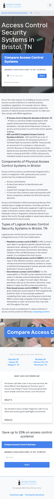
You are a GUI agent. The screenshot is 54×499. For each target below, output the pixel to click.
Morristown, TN (40, 365)
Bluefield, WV (40, 359)
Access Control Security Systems (15, 13)
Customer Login (16, 495)
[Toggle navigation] (49, 5)
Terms (28, 488)
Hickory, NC (13, 362)
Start (42, 76)
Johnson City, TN (40, 362)
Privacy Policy (36, 488)
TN (31, 13)
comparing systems (41, 312)
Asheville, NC (13, 359)
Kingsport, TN (13, 365)
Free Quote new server (34, 495)
